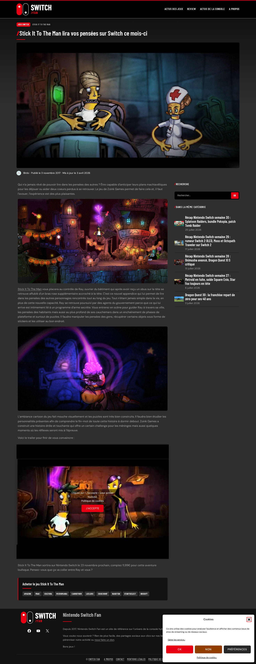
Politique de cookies (207, 657)
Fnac (38, 593)
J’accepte (92, 508)
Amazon (27, 593)
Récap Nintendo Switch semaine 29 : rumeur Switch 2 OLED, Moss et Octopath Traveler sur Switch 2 (210, 241)
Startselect (130, 593)
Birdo (26, 172)
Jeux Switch (23, 24)
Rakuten (116, 593)
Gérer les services (176, 639)
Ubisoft (144, 593)
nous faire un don (104, 639)
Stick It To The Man (41, 24)
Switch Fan (94, 659)
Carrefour (77, 593)
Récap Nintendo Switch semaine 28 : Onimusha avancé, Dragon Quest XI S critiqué (208, 260)
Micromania (61, 593)
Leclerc (90, 593)
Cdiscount (103, 593)
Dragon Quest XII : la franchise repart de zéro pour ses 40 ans (210, 297)
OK (235, 195)
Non (208, 649)
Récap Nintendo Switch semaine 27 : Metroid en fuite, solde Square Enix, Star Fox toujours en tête (210, 280)
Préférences (237, 649)
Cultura (48, 593)
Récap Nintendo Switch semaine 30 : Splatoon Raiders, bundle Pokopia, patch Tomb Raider (210, 221)
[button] (249, 619)
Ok (180, 649)
